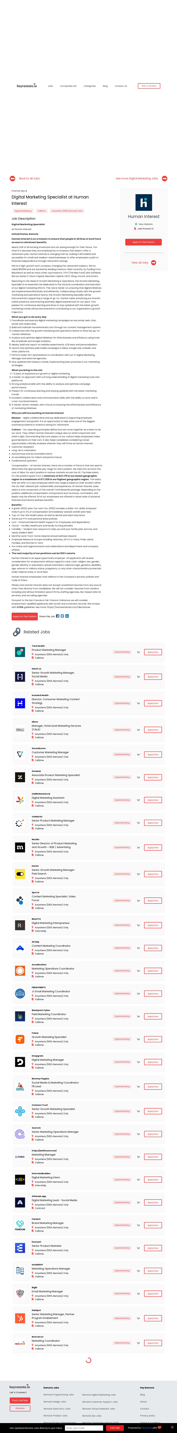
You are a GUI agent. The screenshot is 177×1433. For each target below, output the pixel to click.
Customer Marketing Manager (50, 752)
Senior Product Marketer (47, 1246)
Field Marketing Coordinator (49, 1014)
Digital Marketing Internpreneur (51, 923)
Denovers (146, 1427)
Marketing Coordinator (46, 1340)
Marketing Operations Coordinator (53, 968)
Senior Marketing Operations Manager (55, 1132)
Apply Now (153, 652)
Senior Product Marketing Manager (53, 820)
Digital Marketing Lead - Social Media (54, 1200)
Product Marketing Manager (49, 650)
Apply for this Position (143, 242)
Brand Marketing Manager (48, 1223)
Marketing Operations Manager (51, 1268)
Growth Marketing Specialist (49, 1037)
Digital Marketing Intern (46, 1177)
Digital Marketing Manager (48, 1060)
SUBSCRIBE (115, 1428)
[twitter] (63, 616)
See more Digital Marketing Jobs (137, 178)
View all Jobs (140, 263)
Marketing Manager (44, 1154)
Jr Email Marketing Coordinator (51, 991)
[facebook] (58, 616)
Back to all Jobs (29, 178)
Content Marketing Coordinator (51, 946)
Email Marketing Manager (47, 1291)
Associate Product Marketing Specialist (56, 775)
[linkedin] (67, 616)
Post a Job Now (149, 85)
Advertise (20, 1408)
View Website (146, 224)
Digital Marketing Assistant (48, 797)
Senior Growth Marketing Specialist (53, 1109)
